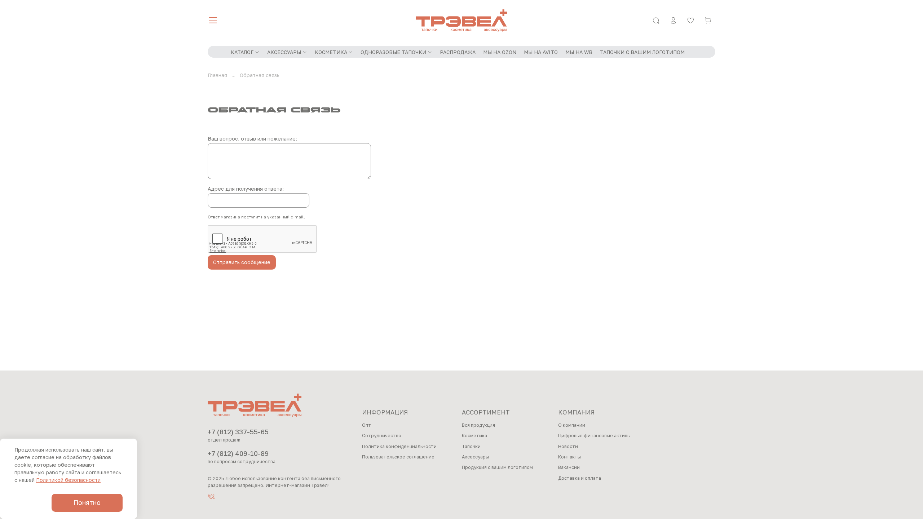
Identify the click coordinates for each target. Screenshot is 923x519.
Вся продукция (478, 425)
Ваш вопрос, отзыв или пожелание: (252, 139)
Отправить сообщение (241, 262)
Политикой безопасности (68, 480)
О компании (571, 425)
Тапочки (471, 446)
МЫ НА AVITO (541, 52)
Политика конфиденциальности (399, 446)
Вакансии (569, 467)
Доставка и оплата (579, 478)
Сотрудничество (381, 435)
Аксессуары (475, 457)
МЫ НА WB (578, 52)
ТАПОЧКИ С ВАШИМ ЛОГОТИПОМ (642, 52)
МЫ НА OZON (499, 52)
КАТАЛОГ (242, 52)
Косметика (474, 435)
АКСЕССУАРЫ (284, 52)
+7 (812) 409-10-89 (238, 453)
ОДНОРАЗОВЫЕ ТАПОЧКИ (393, 52)
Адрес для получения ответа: (246, 189)
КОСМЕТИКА (331, 52)
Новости (568, 446)
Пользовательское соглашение (398, 457)
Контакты (569, 457)
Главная (217, 75)
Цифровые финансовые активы (594, 435)
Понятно (87, 502)
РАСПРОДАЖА (458, 52)
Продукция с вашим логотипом (497, 467)
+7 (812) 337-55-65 (238, 432)
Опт (366, 425)
